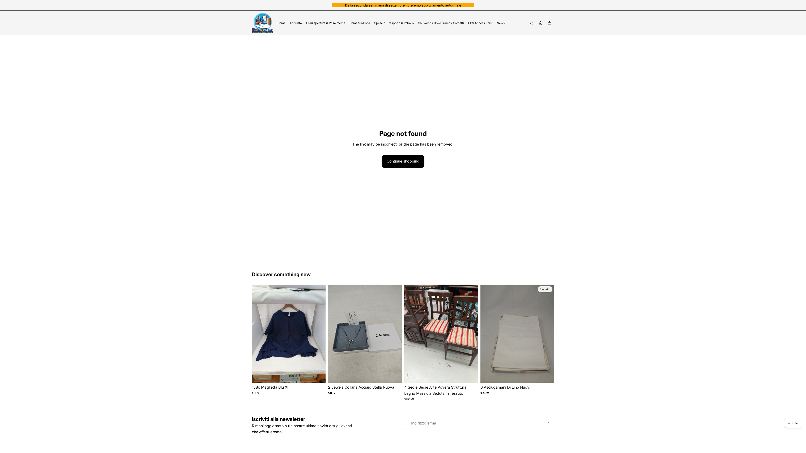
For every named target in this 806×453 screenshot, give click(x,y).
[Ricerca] (531, 23)
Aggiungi (322, 376)
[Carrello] (549, 23)
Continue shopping (403, 161)
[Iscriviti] (547, 423)
